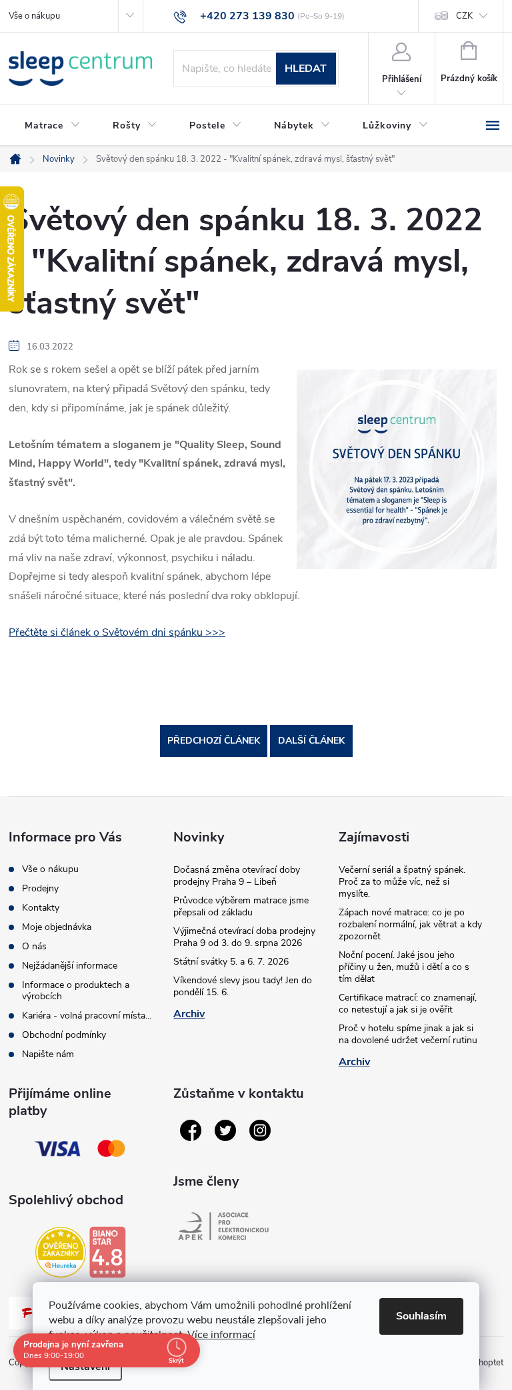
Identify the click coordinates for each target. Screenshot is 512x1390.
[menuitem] (53, 125)
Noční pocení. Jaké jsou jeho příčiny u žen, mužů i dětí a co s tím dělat (404, 967)
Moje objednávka (56, 927)
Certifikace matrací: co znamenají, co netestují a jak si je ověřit (408, 1003)
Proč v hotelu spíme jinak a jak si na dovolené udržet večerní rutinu (408, 1034)
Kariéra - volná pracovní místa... (86, 1015)
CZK (464, 16)
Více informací (221, 1334)
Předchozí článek (213, 740)
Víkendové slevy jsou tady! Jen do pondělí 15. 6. (242, 986)
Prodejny (40, 888)
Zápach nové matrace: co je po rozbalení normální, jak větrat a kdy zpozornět (410, 924)
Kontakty (40, 907)
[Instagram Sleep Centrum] (260, 1130)
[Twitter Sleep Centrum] (225, 1130)
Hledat (306, 68)
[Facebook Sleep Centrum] (190, 1130)
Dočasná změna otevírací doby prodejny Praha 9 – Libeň (236, 875)
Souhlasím (421, 1316)
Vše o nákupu (34, 16)
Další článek (311, 740)
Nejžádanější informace (69, 965)
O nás (34, 946)
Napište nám (48, 1054)
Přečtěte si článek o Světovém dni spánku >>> (117, 632)
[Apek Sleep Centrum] (223, 1226)
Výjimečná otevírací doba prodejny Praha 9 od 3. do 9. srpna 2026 (244, 937)
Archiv (189, 1014)
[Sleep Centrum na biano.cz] (107, 1252)
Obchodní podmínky (64, 1035)
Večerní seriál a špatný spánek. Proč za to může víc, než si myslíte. (402, 881)
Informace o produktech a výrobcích (75, 991)
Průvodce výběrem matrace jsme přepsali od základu (241, 906)
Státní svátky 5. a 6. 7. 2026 (231, 961)
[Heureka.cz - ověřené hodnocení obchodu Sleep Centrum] (60, 1252)
